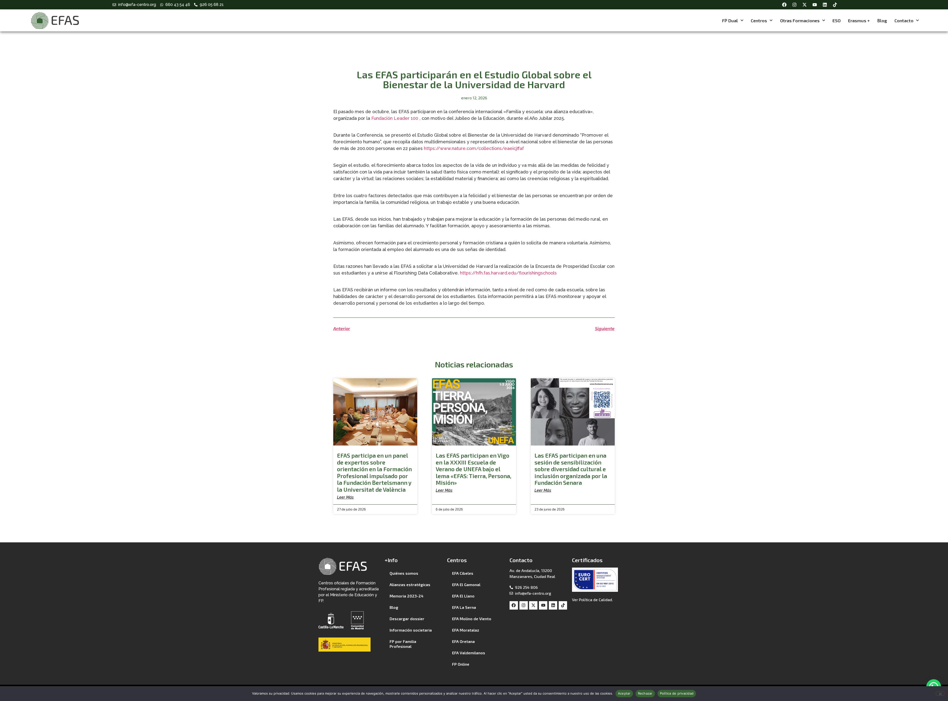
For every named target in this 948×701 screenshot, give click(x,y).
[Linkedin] (824, 4)
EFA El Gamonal (466, 584)
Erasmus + (859, 20)
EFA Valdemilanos (468, 652)
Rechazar (645, 693)
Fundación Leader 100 (394, 118)
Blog (882, 20)
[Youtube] (814, 4)
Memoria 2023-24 (406, 596)
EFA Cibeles (462, 573)
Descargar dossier (407, 618)
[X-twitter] (804, 4)
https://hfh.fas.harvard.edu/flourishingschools (508, 273)
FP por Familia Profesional (403, 644)
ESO (836, 20)
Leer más (345, 497)
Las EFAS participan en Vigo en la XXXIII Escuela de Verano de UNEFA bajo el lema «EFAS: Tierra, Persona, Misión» (473, 469)
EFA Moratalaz (465, 630)
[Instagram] (794, 4)
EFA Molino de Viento (471, 618)
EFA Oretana (463, 641)
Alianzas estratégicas (410, 584)
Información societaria (411, 630)
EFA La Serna (464, 607)
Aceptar (624, 693)
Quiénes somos (404, 573)
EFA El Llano (463, 596)
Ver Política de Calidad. (592, 599)
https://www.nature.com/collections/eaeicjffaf (474, 148)
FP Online (460, 664)
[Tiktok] (834, 4)
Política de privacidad (677, 693)
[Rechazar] (940, 693)
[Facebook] (784, 4)
